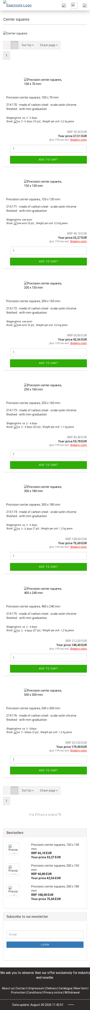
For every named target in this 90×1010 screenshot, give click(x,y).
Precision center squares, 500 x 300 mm (33, 708)
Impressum (37, 988)
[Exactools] (16, 5)
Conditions (34, 992)
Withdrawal (72, 992)
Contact (21, 988)
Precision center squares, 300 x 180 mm (33, 504)
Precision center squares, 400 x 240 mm (33, 606)
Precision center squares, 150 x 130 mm (33, 199)
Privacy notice (53, 992)
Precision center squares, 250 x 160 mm (33, 403)
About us (8, 988)
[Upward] (78, 1004)
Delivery (51, 988)
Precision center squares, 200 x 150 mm (33, 301)
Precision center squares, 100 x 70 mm (32, 97)
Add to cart (48, 159)
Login (45, 944)
